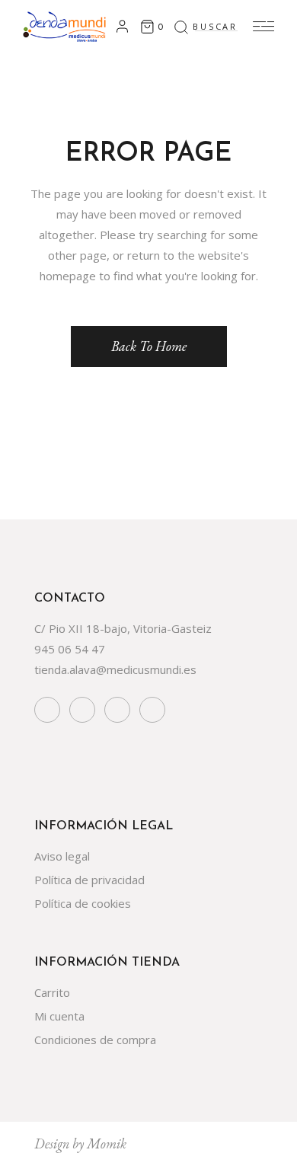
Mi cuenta (59, 1016)
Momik (106, 1143)
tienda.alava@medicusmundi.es (115, 669)
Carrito (52, 992)
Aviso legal (62, 856)
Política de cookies (82, 903)
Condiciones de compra (95, 1039)
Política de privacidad (89, 879)
